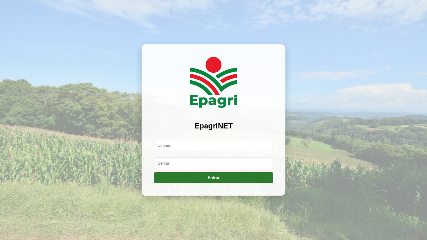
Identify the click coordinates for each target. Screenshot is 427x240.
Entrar (213, 177)
